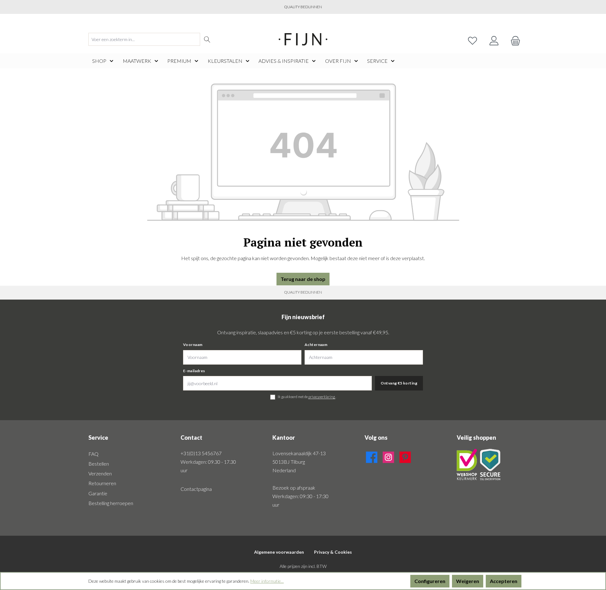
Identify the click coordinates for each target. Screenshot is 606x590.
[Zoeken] (207, 39)
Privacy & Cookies (333, 552)
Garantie (97, 493)
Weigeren (467, 581)
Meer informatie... (267, 581)
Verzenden (100, 473)
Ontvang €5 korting (399, 383)
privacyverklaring (322, 397)
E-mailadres (194, 370)
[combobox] (144, 39)
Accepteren (503, 581)
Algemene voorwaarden (279, 552)
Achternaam (316, 344)
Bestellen (98, 464)
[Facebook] (372, 456)
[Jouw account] (494, 39)
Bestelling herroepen (110, 503)
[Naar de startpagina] (303, 39)
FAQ (93, 454)
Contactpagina (196, 489)
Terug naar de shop (303, 279)
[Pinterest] (405, 456)
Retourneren (102, 483)
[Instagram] (388, 456)
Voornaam (192, 344)
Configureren (429, 581)
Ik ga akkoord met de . (307, 397)
